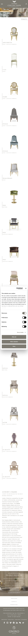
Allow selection (14, 341)
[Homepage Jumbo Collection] (14, 4)
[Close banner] (25, 288)
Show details (20, 332)
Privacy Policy (11, 619)
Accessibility (24, 619)
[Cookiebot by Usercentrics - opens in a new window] (17, 288)
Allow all (14, 337)
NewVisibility (4, 619)
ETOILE (5, 124)
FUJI (4, 205)
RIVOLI (5, 368)
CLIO (4, 70)
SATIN (5, 422)
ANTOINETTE (7, 42)
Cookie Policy (18, 619)
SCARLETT (6, 450)
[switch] (24, 317)
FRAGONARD (7, 178)
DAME (5, 97)
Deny (14, 346)
